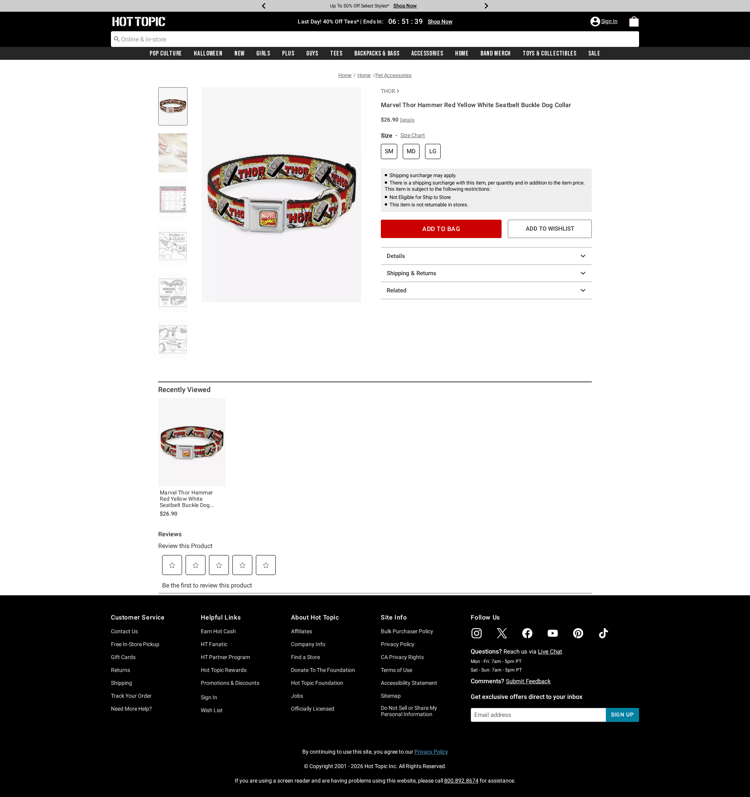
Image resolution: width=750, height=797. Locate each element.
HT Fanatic (214, 644)
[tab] (175, 110)
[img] (476, 633)
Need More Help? (131, 709)
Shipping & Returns (411, 273)
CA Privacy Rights (402, 657)
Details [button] (407, 120)
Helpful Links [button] (221, 617)
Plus (288, 53)
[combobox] (375, 39)
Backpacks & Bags (377, 53)
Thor (388, 91)
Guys (312, 53)
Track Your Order (131, 696)
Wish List (212, 710)
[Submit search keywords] (117, 39)
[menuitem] (634, 21)
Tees (336, 53)
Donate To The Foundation (323, 670)
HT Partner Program (225, 657)
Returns (120, 670)
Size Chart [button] (412, 135)
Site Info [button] (394, 617)
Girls (263, 53)
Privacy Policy (397, 644)
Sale (594, 53)
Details (396, 256)
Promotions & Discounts (230, 683)
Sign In (209, 697)
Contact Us (124, 631)
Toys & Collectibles (550, 53)
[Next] (486, 6)
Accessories (427, 53)
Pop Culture (166, 53)
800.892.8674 (461, 780)
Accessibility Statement (409, 683)
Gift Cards (123, 657)
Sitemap (391, 696)
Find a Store (305, 657)
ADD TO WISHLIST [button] (550, 228)
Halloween (208, 53)
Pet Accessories (393, 75)
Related (396, 290)
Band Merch (495, 53)
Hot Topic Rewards (223, 670)
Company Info (308, 644)
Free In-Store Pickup (135, 644)
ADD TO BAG (441, 229)
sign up (622, 714)
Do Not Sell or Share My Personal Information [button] (409, 711)
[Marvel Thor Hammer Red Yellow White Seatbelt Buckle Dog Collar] (191, 442)
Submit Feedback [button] (528, 681)
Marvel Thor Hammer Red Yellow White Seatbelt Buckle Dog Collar (186, 498)
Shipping (121, 683)
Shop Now (402, 6)
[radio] (389, 151)
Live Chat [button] (550, 651)
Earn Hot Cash (218, 631)
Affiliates (301, 631)
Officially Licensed (312, 709)
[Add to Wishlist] (217, 405)
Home (462, 53)
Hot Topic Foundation (317, 683)
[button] (604, 21)
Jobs (297, 696)
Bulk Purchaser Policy (407, 631)
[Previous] (264, 6)
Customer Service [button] (138, 617)
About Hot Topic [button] (315, 617)
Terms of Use (396, 670)
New (239, 53)
